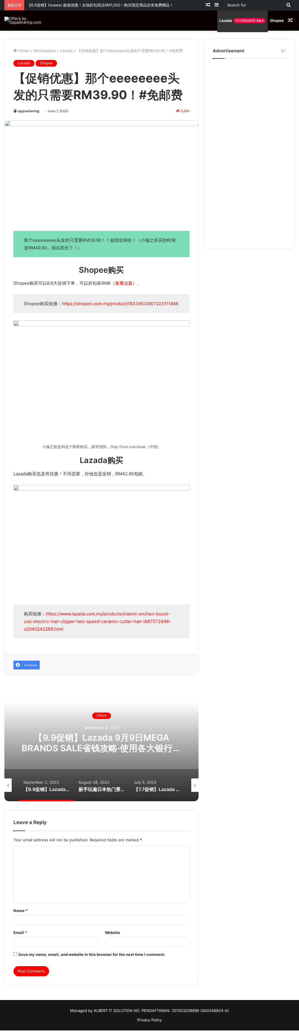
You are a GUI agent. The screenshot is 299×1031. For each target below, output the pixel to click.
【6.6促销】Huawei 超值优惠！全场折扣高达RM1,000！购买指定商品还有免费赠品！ (100, 5)
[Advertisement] (249, 152)
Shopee (277, 20)
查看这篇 (124, 283)
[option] (184, 742)
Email (20, 932)
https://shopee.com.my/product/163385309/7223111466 (120, 303)
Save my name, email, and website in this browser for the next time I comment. (91, 954)
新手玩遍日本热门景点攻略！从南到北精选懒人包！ (184, 743)
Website (112, 932)
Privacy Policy (149, 1020)
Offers (184, 716)
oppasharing (28, 111)
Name (20, 910)
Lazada (241, 20)
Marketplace (44, 50)
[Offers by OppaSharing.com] (24, 20)
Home (23, 50)
